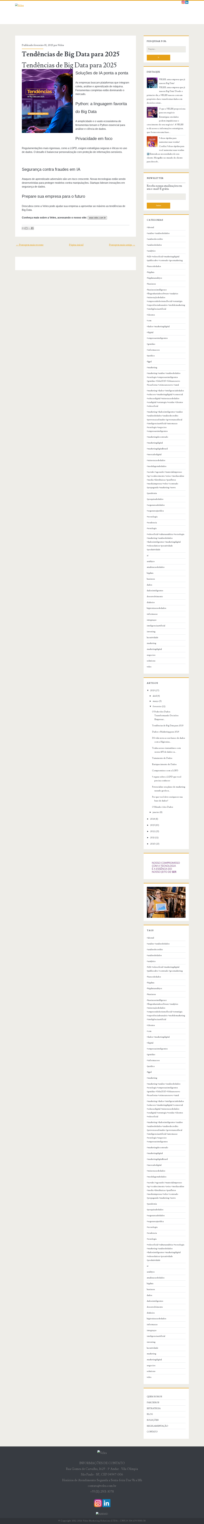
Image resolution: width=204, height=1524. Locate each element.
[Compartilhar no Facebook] (32, 228)
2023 (152, 825)
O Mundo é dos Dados (162, 807)
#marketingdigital (155, 443)
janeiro (156, 812)
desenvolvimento (155, 596)
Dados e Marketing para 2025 (165, 732)
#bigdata (150, 272)
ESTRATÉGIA (153, 1408)
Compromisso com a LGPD (165, 770)
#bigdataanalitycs (154, 278)
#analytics (151, 251)
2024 (152, 819)
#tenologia (152, 528)
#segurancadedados (156, 505)
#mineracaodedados (156, 460)
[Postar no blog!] (26, 228)
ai (147, 555)
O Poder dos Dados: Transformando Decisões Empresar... (165, 715)
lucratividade (152, 637)
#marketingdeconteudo (157, 437)
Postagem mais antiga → (122, 244)
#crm (149, 320)
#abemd (150, 227)
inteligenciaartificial (156, 625)
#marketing (152, 367)
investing (151, 631)
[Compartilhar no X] (29, 228)
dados (149, 585)
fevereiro (157, 706)
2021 (152, 837)
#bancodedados (154, 266)
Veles (61, 45)
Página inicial (76, 244)
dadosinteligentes (155, 590)
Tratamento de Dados (162, 758)
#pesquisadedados (155, 499)
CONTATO (152, 1431)
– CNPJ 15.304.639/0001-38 (132, 1521)
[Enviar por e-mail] (23, 228)
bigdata (150, 573)
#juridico (151, 355)
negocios (151, 655)
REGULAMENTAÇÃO (157, 1426)
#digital (150, 332)
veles (149, 666)
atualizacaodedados (155, 567)
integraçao (152, 620)
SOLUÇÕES (153, 1420)
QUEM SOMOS (154, 1396)
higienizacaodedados (156, 608)
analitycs (151, 561)
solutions (151, 661)
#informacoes (153, 350)
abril (155, 696)
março (156, 701)
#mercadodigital (154, 454)
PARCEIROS (153, 1402)
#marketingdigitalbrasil (157, 448)
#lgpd (149, 361)
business (151, 579)
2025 (152, 690)
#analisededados (154, 245)
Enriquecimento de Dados (164, 764)
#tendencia (152, 522)
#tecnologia (152, 516)
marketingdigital (154, 649)
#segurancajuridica (155, 511)
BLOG (150, 1414)
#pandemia (152, 493)
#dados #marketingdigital (158, 326)
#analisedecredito (155, 239)
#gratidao (151, 344)
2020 (152, 844)
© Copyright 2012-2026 (70, 1521)
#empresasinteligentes (157, 338)
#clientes (151, 315)
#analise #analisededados (158, 233)
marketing (151, 643)
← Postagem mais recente (30, 244)
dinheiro (151, 602)
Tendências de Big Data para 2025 (70, 54)
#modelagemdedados (156, 466)
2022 (152, 831)
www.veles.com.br (97, 218)
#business (151, 284)
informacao (152, 614)
